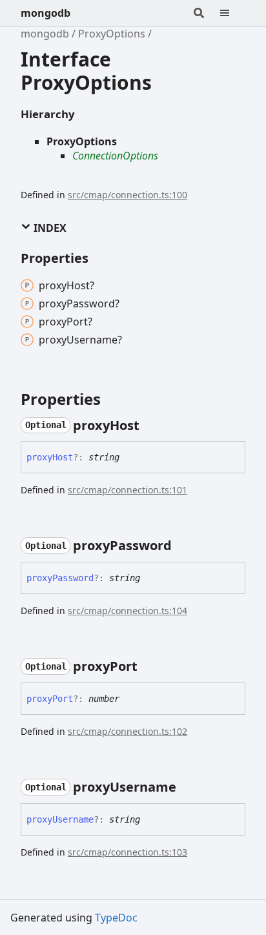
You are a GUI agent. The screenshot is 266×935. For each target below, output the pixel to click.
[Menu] (232, 13)
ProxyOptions (111, 33)
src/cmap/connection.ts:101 (127, 490)
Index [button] (48, 227)
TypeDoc (116, 917)
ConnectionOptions (115, 156)
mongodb (45, 13)
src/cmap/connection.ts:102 (127, 731)
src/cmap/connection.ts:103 (127, 852)
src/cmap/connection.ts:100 (127, 195)
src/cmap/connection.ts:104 (127, 610)
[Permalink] (151, 425)
